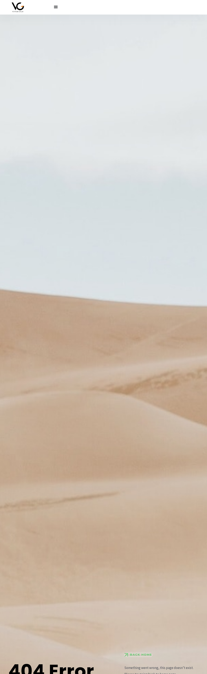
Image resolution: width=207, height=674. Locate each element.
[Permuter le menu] (56, 7)
